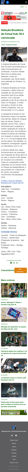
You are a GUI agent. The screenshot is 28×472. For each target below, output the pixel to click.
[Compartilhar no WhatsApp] (17, 263)
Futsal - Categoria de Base (9, 44)
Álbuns (14, 443)
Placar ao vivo (14, 462)
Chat (14, 459)
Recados (14, 450)
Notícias (14, 453)
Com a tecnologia (12, 469)
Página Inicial (14, 440)
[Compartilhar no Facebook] (11, 263)
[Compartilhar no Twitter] (14, 263)
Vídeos (14, 446)
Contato (14, 456)
